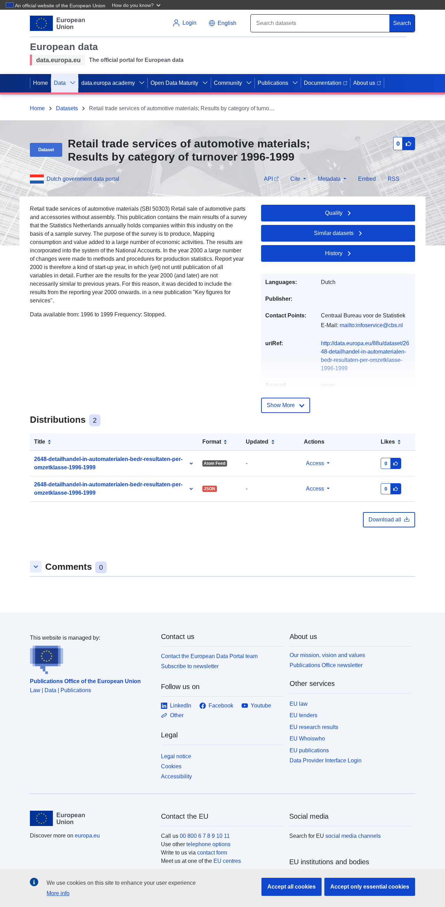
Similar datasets (334, 233)
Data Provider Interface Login (326, 760)
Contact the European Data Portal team (209, 656)
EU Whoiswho (307, 739)
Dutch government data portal (83, 179)
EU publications (309, 750)
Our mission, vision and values (327, 655)
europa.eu (87, 836)
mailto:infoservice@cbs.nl (371, 325)
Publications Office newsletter (326, 665)
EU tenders (303, 715)
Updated (257, 442)
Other (177, 715)
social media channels (353, 836)
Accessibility (176, 776)
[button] (137, 5)
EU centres (227, 861)
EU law (299, 704)
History (333, 253)
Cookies (171, 766)
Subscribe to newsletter (190, 666)
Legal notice (176, 756)
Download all (385, 520)
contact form (212, 853)
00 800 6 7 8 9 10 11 (205, 836)
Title (39, 442)
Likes (388, 442)
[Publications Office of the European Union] (91, 658)
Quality (333, 213)
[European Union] (91, 818)
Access (315, 463)
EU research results (314, 727)
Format (211, 442)
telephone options (208, 844)
